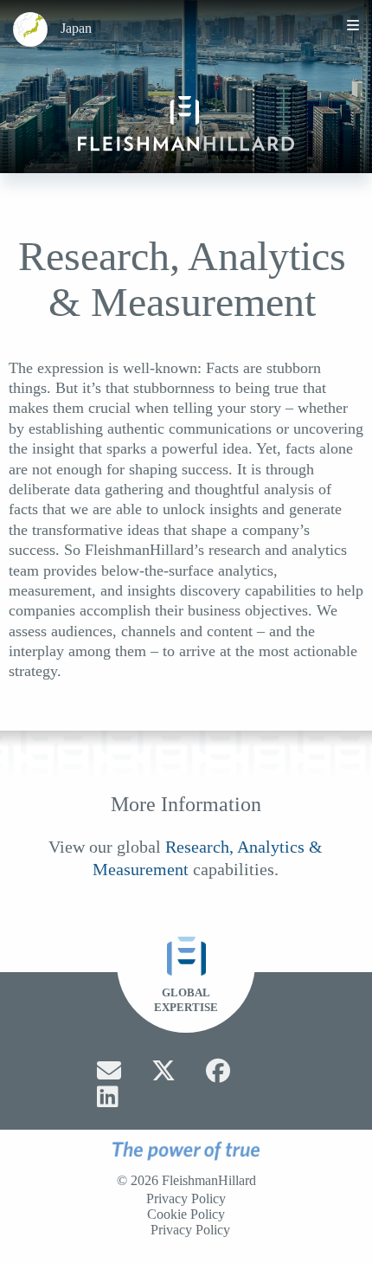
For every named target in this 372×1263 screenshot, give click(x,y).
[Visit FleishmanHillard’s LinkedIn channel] (107, 1097)
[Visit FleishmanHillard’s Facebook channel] (218, 1071)
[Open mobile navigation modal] (353, 25)
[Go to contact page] (109, 1071)
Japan (76, 28)
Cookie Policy (186, 1214)
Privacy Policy (186, 1199)
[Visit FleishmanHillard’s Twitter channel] (163, 1071)
